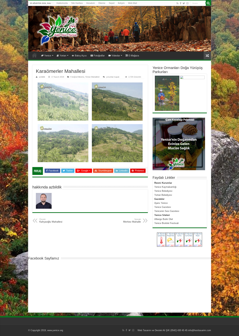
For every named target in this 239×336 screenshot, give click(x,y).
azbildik (42, 77)
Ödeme (101, 3)
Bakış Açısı (81, 55)
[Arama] (208, 3)
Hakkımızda (62, 3)
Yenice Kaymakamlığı (165, 187)
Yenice (47, 55)
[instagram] (187, 3)
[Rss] (177, 3)
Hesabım (90, 3)
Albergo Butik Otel (163, 219)
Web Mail (132, 3)
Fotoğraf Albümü (77, 77)
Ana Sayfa (34, 55)
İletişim (121, 3)
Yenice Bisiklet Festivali (166, 223)
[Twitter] (183, 3)
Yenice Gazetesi (162, 207)
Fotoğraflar (99, 55)
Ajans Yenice (161, 203)
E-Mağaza (134, 55)
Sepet (111, 3)
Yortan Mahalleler (92, 77)
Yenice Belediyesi (163, 191)
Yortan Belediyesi (163, 195)
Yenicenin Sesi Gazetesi (166, 211)
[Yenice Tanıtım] (119, 28)
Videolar (116, 55)
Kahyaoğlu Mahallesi (50, 220)
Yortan (63, 55)
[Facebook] (181, 3)
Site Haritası (77, 3)
